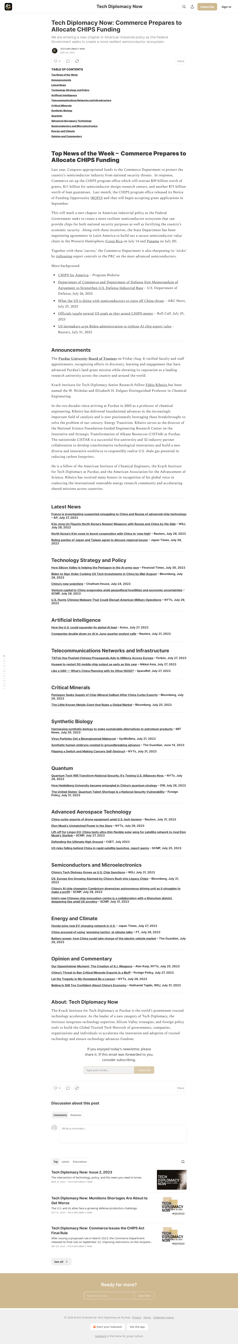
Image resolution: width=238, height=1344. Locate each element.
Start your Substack (109, 1327)
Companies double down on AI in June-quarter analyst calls (93, 634)
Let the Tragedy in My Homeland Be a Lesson (83, 979)
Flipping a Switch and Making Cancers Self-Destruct (88, 751)
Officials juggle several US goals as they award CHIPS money (105, 313)
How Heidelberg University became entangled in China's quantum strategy (104, 785)
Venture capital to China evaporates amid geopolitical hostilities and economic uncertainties (116, 590)
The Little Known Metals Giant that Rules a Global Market (91, 705)
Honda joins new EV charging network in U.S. (83, 926)
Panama (153, 241)
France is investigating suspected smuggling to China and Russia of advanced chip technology (118, 514)
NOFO (96, 198)
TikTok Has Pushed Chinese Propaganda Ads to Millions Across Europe (102, 658)
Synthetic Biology (61, 110)
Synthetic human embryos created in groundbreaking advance (95, 745)
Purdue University (73, 358)
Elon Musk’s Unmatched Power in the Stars (81, 826)
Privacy (136, 1317)
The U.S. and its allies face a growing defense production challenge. (94, 1208)
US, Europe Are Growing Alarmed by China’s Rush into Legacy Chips (99, 878)
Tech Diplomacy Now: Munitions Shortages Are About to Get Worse (99, 1200)
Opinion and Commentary (66, 136)
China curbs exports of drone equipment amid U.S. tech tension (96, 819)
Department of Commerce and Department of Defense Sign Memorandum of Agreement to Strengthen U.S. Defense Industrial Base (118, 285)
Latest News (58, 85)
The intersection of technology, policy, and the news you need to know (96, 1177)
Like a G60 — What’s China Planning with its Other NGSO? (92, 671)
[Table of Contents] (4, 672)
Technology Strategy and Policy (70, 90)
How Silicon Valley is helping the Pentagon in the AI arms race (95, 567)
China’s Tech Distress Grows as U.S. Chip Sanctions (88, 872)
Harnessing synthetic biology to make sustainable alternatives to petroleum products (112, 729)
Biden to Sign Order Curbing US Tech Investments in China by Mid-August (104, 574)
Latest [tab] (65, 1161)
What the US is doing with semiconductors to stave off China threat (111, 301)
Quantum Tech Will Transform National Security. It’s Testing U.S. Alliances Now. (107, 775)
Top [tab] (56, 1161)
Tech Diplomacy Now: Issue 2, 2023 (81, 1172)
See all (58, 1261)
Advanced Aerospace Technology (71, 120)
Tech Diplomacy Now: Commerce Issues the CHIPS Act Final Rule (97, 1230)
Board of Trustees (103, 358)
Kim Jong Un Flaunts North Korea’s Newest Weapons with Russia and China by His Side (113, 524)
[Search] (184, 6)
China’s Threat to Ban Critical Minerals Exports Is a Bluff (91, 972)
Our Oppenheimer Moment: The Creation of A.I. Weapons (91, 966)
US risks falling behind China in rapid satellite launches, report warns (100, 848)
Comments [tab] (60, 1115)
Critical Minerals (61, 105)
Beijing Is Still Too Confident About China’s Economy (88, 985)
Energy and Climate (63, 131)
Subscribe (207, 7)
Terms (147, 1317)
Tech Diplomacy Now (72, 49)
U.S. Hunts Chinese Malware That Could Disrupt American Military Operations (106, 600)
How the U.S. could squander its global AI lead (84, 627)
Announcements (61, 80)
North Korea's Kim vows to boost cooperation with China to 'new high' (101, 533)
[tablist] (67, 1115)
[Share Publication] (192, 6)
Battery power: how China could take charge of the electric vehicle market (103, 938)
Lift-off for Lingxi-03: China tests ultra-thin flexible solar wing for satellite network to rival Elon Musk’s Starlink (118, 833)
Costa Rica (114, 241)
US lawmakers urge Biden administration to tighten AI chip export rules (114, 326)
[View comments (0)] (68, 61)
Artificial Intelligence (64, 95)
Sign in (226, 7)
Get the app (137, 1327)
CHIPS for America (73, 275)
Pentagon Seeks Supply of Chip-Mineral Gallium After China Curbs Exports (104, 695)
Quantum (56, 115)
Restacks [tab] (75, 1115)
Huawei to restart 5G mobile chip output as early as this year (94, 664)
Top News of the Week (64, 74)
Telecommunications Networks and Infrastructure (81, 100)
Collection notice (163, 1317)
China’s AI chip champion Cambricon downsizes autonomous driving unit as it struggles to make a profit (116, 890)
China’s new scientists (67, 584)
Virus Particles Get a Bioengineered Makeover (83, 738)
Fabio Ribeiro (157, 385)
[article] (119, 1179)
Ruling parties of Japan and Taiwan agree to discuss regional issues (99, 540)
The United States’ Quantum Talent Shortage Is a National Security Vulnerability (108, 792)
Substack (100, 1336)
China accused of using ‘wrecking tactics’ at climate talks (92, 932)
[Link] (46, 157)
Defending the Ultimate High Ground (77, 842)
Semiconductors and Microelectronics (74, 126)
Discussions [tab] (80, 1161)
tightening (64, 256)
